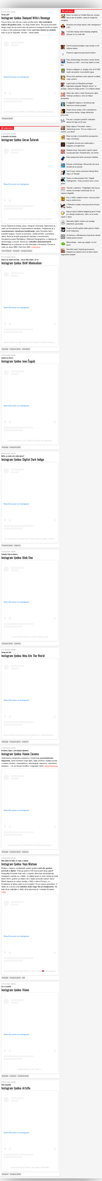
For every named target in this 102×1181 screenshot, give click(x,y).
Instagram (16, 251)
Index (3, 892)
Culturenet (35, 247)
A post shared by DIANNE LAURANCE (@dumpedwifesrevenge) (30, 112)
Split (23, 977)
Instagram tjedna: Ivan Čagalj (18, 361)
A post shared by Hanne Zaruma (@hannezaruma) (29, 845)
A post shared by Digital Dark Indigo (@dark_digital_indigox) (30, 539)
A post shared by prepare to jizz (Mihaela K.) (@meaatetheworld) (31, 735)
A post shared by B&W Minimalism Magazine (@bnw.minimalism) (31, 342)
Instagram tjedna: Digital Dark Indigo (22, 459)
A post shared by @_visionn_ (30, 1069)
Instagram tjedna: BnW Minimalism (21, 262)
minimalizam (26, 349)
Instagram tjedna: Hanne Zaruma (20, 753)
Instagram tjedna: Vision (15, 989)
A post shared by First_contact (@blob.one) (30, 637)
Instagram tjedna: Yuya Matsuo (19, 863)
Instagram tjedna (7, 118)
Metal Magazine (51, 766)
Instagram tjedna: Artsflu (15, 1088)
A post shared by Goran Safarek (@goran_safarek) (29, 219)
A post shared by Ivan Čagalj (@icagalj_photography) (29, 440)
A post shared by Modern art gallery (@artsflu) (29, 1167)
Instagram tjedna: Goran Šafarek (20, 139)
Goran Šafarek (6, 251)
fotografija (5, 349)
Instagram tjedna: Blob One (17, 557)
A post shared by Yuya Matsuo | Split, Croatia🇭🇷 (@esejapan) (30, 971)
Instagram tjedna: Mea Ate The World (22, 655)
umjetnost (17, 545)
